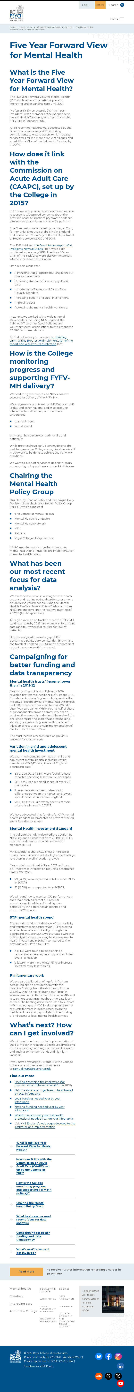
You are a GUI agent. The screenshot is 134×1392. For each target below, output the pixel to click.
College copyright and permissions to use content (66, 1320)
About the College (23, 1311)
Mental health (20, 1288)
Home (13, 27)
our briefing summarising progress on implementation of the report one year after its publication (41, 341)
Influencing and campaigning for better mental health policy (64, 27)
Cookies (64, 1289)
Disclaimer (66, 1306)
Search (122, 5)
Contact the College (48, 1290)
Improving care (25, 27)
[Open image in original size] (17, 13)
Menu (114, 18)
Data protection (66, 1297)
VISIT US (118, 1315)
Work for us (48, 1299)
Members (17, 1296)
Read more (26, 1271)
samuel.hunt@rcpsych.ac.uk (32, 1068)
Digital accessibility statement (48, 1309)
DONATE (100, 5)
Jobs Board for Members (48, 1320)
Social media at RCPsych (38, 1366)
